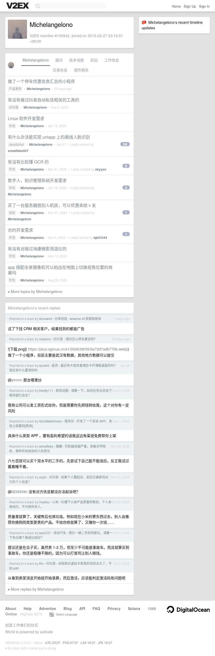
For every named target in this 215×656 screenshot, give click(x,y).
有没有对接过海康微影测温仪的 (37, 249)
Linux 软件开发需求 (26, 118)
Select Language (65, 614)
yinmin (17, 379)
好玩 (94, 60)
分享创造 (61, 318)
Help (28, 608)
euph (42, 477)
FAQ (96, 608)
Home (176, 6)
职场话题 (62, 390)
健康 (59, 446)
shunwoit (45, 318)
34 (125, 144)
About (10, 608)
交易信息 (60, 69)
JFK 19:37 (105, 642)
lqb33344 (100, 237)
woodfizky (46, 446)
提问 (59, 60)
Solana (134, 608)
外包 (12, 125)
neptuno (45, 339)
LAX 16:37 (87, 642)
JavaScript (16, 144)
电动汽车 (59, 532)
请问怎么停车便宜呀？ (81, 339)
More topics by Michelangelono (36, 291)
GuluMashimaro (50, 421)
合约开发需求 (20, 230)
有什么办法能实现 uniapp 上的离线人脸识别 (49, 137)
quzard (44, 365)
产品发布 (15, 88)
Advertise (47, 608)
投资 (55, 365)
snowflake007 (18, 150)
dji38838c (20, 491)
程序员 (69, 421)
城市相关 (81, 69)
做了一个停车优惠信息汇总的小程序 (41, 81)
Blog (67, 608)
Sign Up (190, 6)
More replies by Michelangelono (37, 589)
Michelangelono (36, 60)
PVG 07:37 (70, 642)
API (82, 608)
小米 (55, 502)
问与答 (13, 107)
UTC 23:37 (52, 642)
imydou (44, 502)
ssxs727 (45, 532)
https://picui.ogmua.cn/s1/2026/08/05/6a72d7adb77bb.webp (78, 349)
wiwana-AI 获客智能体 (85, 318)
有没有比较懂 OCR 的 (28, 162)
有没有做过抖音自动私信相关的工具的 (43, 100)
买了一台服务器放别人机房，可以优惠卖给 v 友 (52, 205)
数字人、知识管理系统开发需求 (37, 180)
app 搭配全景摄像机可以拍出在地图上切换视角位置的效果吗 (60, 270)
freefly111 (46, 390)
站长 (12, 212)
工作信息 (111, 60)
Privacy (114, 608)
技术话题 (76, 60)
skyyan (100, 169)
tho (41, 563)
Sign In (204, 6)
